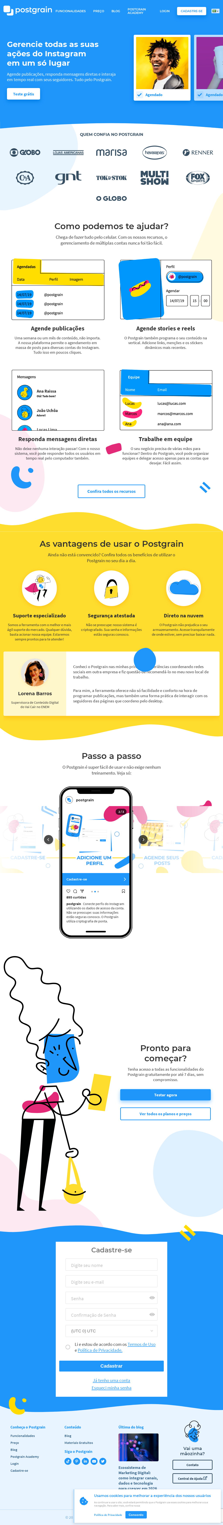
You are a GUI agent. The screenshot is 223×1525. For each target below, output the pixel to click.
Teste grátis (23, 94)
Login (165, 11)
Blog (116, 11)
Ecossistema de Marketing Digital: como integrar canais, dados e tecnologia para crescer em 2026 (138, 1478)
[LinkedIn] (86, 1462)
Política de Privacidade (108, 1515)
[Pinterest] (77, 1462)
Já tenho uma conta (111, 1380)
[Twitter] (103, 1462)
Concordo (136, 1515)
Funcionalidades (71, 11)
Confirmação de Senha (90, 1316)
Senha (75, 1299)
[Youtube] (95, 1462)
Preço (98, 11)
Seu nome (78, 1266)
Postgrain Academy (137, 11)
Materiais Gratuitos (78, 1442)
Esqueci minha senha (112, 1388)
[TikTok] (68, 1462)
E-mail (75, 1283)
